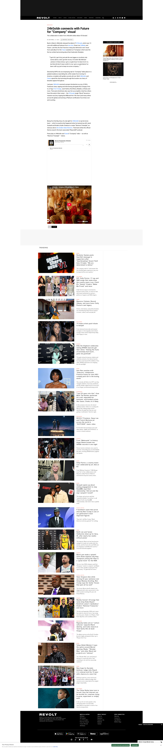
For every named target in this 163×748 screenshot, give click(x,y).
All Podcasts (83, 718)
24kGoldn (83, 76)
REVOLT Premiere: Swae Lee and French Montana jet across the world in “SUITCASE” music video (87, 421)
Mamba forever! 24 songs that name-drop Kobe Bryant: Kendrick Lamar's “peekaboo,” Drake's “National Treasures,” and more (87, 604)
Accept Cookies (135, 745)
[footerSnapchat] (79, 741)
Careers (99, 723)
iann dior (70, 45)
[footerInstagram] (71, 741)
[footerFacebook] (83, 741)
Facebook (120, 18)
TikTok (115, 18)
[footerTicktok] (75, 741)
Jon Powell (51, 39)
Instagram (113, 18)
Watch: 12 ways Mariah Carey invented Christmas (146, 742)
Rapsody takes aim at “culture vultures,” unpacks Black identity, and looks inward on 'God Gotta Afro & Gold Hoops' (87, 627)
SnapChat (117, 18)
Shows (54, 17)
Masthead (100, 718)
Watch (60, 17)
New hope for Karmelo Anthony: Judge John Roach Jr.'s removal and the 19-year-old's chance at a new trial (87, 671)
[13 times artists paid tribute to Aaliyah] (56, 331)
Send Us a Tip (101, 720)
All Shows (82, 716)
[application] (150, 733)
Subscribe (98, 17)
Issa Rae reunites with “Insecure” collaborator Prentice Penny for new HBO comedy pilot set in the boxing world (87, 374)
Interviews (79, 391)
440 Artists (82, 725)
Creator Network (84, 723)
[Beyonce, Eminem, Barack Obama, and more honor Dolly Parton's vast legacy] (56, 309)
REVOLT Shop (117, 722)
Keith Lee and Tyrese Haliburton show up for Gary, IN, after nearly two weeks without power (87, 535)
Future (64, 50)
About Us (100, 716)
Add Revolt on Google (67, 39)
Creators (91, 17)
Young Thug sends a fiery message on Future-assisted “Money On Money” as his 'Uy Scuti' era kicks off (113, 59)
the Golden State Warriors (64, 128)
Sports (78, 344)
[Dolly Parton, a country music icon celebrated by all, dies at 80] (56, 470)
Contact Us (117, 718)
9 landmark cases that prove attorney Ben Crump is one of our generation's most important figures (87, 513)
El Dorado (79, 43)
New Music (50, 25)
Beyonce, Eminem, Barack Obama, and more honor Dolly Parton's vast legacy (87, 303)
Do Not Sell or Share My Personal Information (120, 745)
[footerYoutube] (91, 741)
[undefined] (113, 50)
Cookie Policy (55, 746)
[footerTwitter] (87, 741)
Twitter (122, 18)
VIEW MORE (113, 82)
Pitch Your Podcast (84, 722)
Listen (64, 17)
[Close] (161, 745)
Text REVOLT (117, 720)
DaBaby (83, 45)
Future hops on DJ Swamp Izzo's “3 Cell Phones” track (111, 78)
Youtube (124, 18)
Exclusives (79, 17)
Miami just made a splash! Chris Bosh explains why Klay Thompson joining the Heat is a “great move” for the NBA (87, 558)
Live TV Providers (84, 720)
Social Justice (71, 17)
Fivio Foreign (57, 89)
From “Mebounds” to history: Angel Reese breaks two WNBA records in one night (87, 442)
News (85, 17)
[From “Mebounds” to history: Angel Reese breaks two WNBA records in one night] (56, 448)
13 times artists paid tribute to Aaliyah (87, 324)
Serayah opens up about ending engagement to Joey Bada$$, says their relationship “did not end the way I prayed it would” (87, 489)
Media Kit (100, 722)
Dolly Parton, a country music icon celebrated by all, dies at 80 (87, 465)
